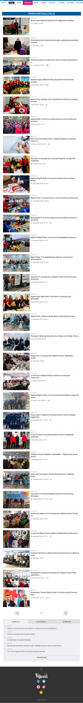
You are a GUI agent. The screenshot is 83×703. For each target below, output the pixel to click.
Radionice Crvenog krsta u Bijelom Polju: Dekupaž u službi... (52, 357)
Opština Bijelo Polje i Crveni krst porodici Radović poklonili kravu (55, 396)
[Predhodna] (17, 613)
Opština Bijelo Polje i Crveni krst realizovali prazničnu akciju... (53, 179)
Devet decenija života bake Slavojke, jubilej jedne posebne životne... (55, 41)
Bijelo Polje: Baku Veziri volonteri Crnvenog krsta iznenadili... (51, 297)
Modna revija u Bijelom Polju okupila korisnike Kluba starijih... (52, 80)
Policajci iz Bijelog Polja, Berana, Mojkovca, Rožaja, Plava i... (55, 336)
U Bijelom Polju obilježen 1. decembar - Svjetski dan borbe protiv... (54, 455)
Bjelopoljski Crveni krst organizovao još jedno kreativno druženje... (54, 218)
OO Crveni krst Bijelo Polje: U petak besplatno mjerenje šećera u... (53, 140)
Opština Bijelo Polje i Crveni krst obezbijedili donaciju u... (54, 237)
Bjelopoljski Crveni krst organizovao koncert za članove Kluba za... (53, 120)
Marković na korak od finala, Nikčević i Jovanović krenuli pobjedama (31, 628)
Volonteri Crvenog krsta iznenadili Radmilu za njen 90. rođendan (53, 159)
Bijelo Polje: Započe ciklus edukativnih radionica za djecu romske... (54, 100)
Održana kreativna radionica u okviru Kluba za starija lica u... (54, 61)
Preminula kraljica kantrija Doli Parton (21, 634)
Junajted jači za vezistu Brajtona (19, 640)
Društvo (34, 18)
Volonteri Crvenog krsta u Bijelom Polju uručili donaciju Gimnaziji (54, 278)
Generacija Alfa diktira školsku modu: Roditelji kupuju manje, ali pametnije (34, 646)
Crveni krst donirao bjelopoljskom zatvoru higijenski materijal (52, 435)
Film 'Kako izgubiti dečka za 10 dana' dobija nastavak (26, 651)
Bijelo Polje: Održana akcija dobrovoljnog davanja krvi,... (54, 316)
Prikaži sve (41, 657)
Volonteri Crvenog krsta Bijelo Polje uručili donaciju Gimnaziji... (52, 495)
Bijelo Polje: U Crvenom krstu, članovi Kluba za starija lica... (55, 198)
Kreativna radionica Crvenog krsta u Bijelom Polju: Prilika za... (54, 514)
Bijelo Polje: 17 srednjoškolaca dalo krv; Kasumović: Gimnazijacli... (52, 258)
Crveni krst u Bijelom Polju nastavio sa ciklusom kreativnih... (50, 376)
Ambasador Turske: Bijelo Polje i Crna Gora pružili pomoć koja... (54, 593)
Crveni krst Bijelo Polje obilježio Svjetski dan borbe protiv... (55, 533)
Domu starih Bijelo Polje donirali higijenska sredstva (52, 20)
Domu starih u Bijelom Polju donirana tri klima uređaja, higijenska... (53, 416)
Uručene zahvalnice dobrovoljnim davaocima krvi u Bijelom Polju (55, 554)
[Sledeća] (65, 613)
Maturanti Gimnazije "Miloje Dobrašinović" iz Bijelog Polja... (52, 475)
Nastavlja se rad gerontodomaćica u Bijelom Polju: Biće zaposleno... (53, 573)
